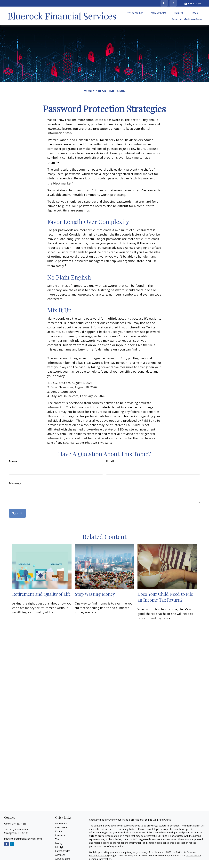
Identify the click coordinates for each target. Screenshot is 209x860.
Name (13, 461)
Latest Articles (62, 850)
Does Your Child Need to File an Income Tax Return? (165, 597)
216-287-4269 (19, 823)
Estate (58, 831)
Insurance (60, 835)
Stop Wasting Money (95, 594)
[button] (135, 12)
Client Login (194, 3)
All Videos (60, 854)
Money (59, 843)
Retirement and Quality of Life (41, 594)
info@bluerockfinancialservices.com (23, 838)
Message (15, 483)
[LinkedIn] (164, 3)
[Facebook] (173, 3)
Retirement (61, 823)
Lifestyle (59, 847)
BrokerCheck (164, 819)
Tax (57, 839)
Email (110, 461)
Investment (61, 827)
